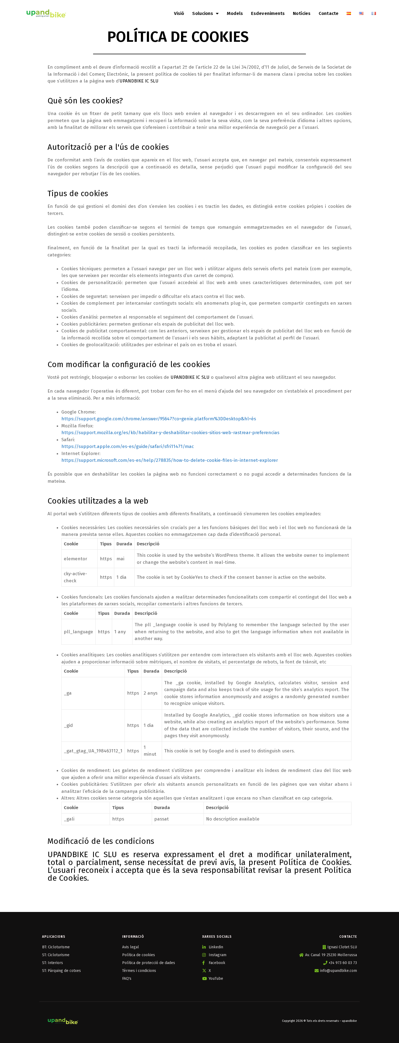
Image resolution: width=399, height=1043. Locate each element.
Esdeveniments (268, 13)
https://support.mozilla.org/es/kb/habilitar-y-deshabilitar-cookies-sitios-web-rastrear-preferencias (170, 432)
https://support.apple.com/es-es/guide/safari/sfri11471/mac (127, 446)
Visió (179, 13)
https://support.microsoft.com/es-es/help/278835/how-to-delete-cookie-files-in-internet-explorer (169, 460)
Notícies (302, 13)
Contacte (328, 13)
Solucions (202, 13)
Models (235, 13)
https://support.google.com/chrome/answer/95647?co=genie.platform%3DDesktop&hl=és (158, 419)
